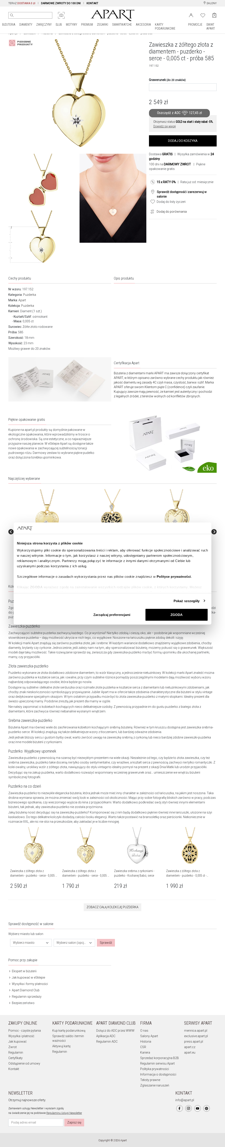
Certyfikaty (15, 1058)
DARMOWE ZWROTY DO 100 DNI (61, 3)
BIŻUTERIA (8, 24)
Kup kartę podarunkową (68, 1030)
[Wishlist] (202, 15)
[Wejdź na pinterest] (206, 1108)
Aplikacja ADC (105, 1036)
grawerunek (188, 647)
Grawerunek (167, 80)
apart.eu (189, 1052)
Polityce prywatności (174, 576)
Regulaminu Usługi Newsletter (64, 1113)
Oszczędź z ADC (179, 113)
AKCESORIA (143, 24)
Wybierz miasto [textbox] (23, 942)
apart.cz (189, 1047)
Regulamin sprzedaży (26, 996)
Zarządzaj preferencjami (111, 615)
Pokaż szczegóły (187, 601)
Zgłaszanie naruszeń (154, 1085)
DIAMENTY (25, 24)
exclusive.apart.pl (196, 1036)
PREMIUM (87, 24)
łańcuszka (166, 793)
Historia (145, 1041)
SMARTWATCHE (122, 24)
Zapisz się (74, 1122)
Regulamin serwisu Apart (157, 1063)
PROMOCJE (195, 24)
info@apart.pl (184, 1100)
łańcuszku (137, 637)
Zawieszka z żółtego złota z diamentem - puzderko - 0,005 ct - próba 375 (186, 875)
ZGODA (177, 615)
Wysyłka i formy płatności (29, 984)
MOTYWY (71, 24)
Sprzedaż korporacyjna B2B (159, 1058)
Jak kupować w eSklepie (28, 977)
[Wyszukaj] (12, 15)
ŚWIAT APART (210, 26)
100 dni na (170, 164)
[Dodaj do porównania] (151, 211)
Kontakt (13, 1069)
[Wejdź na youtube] (197, 1108)
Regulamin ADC (107, 1041)
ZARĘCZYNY (44, 24)
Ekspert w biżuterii (23, 971)
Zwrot (12, 1047)
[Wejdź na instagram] (188, 1108)
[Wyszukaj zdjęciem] (61, 15)
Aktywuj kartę (61, 1046)
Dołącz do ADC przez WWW (115, 1030)
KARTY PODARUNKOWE (165, 26)
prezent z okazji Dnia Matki (156, 767)
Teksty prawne (150, 1080)
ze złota (42, 672)
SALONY (211, 3)
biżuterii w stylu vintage (196, 692)
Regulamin (15, 1052)
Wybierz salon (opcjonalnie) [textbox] (71, 942)
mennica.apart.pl (195, 1030)
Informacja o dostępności (158, 1074)
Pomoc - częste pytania (24, 1030)
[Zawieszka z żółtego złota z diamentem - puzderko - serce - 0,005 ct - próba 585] (47, 512)
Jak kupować (17, 1041)
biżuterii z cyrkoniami (47, 742)
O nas (144, 1030)
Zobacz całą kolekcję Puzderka (112, 907)
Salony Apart (149, 1036)
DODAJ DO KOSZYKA (183, 141)
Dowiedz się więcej (164, 126)
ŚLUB (59, 24)
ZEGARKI (102, 24)
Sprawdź (106, 942)
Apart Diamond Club (25, 990)
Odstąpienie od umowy (24, 1063)
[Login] (191, 15)
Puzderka (29, 294)
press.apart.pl (193, 1041)
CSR (143, 1047)
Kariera (145, 1052)
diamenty (14, 647)
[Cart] (214, 15)
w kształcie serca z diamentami (138, 687)
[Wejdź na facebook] (179, 1108)
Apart (22, 300)
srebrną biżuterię (121, 727)
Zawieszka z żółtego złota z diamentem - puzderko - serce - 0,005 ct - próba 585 (34, 875)
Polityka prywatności (154, 1069)
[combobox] (31, 943)
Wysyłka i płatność (21, 1036)
